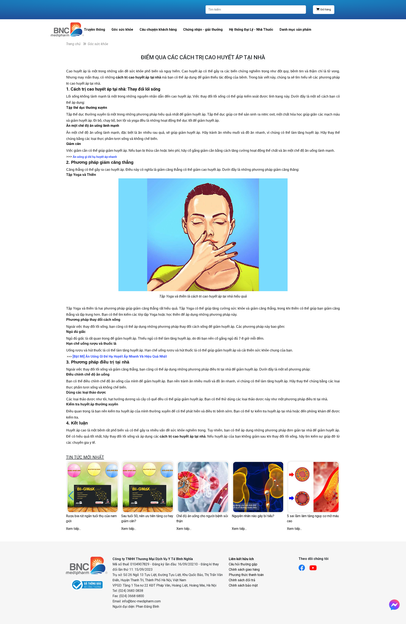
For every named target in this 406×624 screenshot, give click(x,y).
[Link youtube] (315, 566)
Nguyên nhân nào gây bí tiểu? (253, 516)
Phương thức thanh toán (246, 575)
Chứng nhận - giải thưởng (203, 30)
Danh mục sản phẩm (295, 30)
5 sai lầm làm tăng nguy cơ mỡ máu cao (313, 518)
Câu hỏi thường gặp (243, 564)
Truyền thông (94, 30)
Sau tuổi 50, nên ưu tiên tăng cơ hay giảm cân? (147, 518)
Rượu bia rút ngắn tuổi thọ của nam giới (91, 518)
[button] (71, 495)
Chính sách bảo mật (243, 585)
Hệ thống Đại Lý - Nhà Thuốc (251, 30)
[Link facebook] (304, 566)
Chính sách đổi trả (242, 580)
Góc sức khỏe (122, 30)
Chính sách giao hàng (244, 570)
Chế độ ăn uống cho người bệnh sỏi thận (202, 518)
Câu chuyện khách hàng (158, 30)
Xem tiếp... (73, 529)
